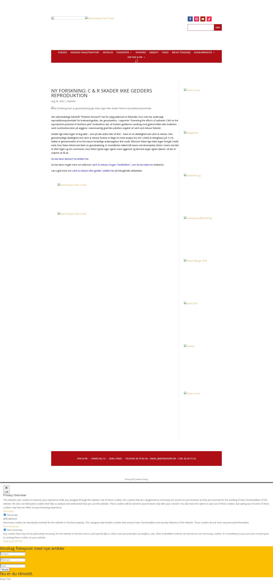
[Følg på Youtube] (202, 18)
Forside (62, 52)
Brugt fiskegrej (181, 52)
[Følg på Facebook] (190, 18)
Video (165, 52)
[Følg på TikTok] (209, 18)
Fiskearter (122, 52)
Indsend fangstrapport (84, 52)
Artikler (108, 52)
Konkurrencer (203, 52)
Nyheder (141, 52)
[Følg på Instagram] (196, 18)
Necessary (12, 514)
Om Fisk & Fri (134, 57)
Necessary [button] (8, 511)
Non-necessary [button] (11, 526)
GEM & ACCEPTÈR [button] (12, 541)
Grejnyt (153, 52)
